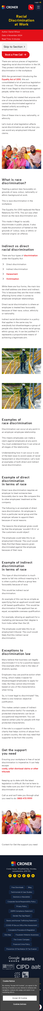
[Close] (36, 981)
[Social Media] (10, 875)
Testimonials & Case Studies (21, 892)
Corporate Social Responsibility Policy (22, 902)
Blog (29, 887)
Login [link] (37, 2)
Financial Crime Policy (21, 944)
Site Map (7, 935)
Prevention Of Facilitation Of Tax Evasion (21, 949)
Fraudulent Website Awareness (27, 935)
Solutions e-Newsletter (21, 897)
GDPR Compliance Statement (22, 911)
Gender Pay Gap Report (21, 916)
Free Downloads (17, 887)
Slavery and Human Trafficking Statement (21, 921)
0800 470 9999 (24, 798)
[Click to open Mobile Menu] (38, 7)
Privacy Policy (21, 906)
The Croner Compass (21, 940)
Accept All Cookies (19, 998)
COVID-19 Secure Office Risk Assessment (21, 925)
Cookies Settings (19, 1004)
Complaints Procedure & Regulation (21, 930)
